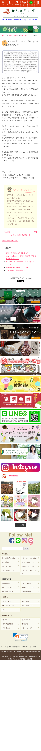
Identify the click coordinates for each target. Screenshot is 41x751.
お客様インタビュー (28, 587)
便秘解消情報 (6, 583)
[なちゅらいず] (20, 12)
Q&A (3, 610)
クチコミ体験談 (26, 583)
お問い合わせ (6, 628)
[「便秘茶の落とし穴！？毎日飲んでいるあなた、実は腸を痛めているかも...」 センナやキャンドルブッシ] (7, 501)
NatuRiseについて (8, 615)
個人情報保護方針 (26, 659)
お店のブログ (26, 620)
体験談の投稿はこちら (10, 241)
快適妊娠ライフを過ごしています (18, 267)
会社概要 (4, 620)
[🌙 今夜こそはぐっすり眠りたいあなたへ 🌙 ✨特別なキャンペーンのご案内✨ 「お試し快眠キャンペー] (20, 501)
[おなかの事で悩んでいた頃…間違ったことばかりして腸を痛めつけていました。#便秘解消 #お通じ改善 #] (20, 487)
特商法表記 (25, 624)
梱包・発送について (28, 601)
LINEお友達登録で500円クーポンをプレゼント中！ (19, 19)
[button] (20, 637)
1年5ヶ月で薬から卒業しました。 (18, 253)
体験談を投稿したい (8, 591)
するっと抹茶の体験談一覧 (20, 235)
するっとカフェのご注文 (29, 558)
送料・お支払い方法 (8, 605)
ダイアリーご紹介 (7, 587)
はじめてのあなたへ (8, 570)
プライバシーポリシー (28, 628)
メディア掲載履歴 (7, 624)
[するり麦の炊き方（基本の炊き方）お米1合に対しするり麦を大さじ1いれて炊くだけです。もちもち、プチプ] (34, 515)
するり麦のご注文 (7, 562)
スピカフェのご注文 (28, 562)
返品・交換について (28, 605)
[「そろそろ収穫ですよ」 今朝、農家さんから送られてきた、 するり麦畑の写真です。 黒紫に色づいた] (7, 487)
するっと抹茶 (24, 35)
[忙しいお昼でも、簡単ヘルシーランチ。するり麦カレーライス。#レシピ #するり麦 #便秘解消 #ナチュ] (20, 515)
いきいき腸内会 (26, 591)
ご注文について (6, 601)
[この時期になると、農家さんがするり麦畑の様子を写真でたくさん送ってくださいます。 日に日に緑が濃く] (34, 487)
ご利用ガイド (6, 597)
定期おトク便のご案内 (28, 566)
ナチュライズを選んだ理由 (29, 572)
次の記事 (34, 232)
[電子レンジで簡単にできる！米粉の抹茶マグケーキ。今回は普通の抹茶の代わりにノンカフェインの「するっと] (7, 515)
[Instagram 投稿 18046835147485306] (34, 501)
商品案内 (5, 554)
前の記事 (7, 232)
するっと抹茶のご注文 (8, 558)
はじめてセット (6, 566)
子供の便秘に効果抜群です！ (16, 270)
